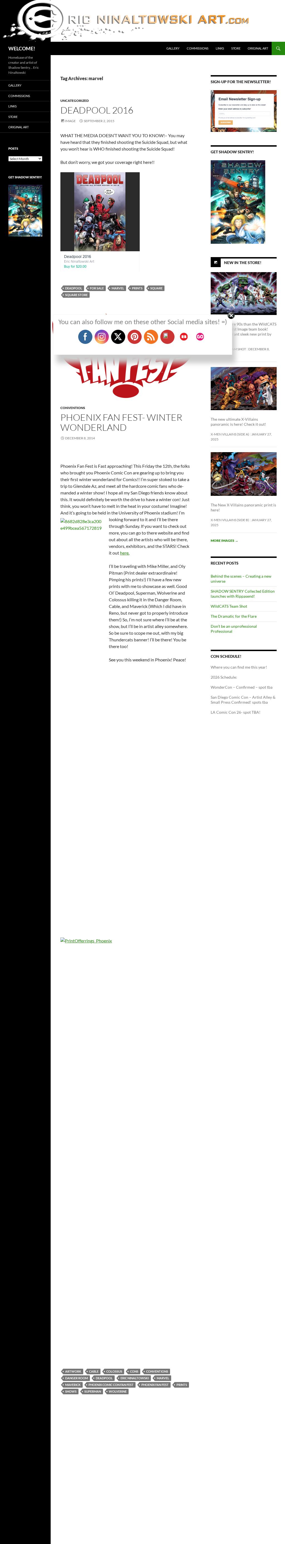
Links (220, 48)
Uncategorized (74, 100)
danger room (76, 1378)
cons (134, 1371)
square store (76, 295)
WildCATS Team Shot (229, 606)
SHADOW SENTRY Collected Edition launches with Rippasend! (243, 594)
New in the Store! (242, 262)
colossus (114, 1371)
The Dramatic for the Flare (234, 616)
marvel (118, 288)
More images (224, 540)
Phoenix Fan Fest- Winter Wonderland (121, 422)
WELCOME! (21, 48)
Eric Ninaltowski (135, 1378)
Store (235, 48)
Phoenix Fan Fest (155, 1385)
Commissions (197, 48)
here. (124, 552)
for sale (97, 288)
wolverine (118, 1391)
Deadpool (73, 288)
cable (94, 1371)
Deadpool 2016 (96, 110)
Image (70, 121)
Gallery (173, 48)
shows (71, 1391)
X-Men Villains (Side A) (230, 434)
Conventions (72, 408)
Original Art (258, 48)
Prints (137, 288)
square (156, 288)
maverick (73, 1385)
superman (92, 1391)
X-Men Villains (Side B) (230, 520)
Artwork (73, 1371)
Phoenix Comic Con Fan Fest (111, 1385)
